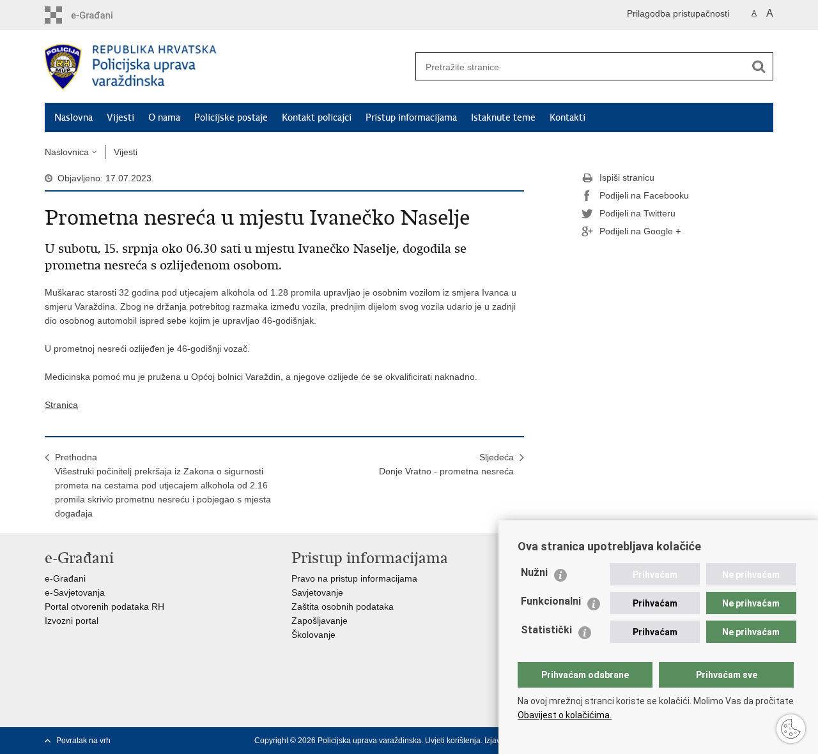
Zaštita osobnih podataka (342, 606)
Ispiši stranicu (626, 177)
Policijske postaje (231, 117)
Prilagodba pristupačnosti (678, 13)
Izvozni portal (71, 620)
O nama (164, 117)
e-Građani (65, 578)
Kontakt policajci (316, 117)
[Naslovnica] (227, 67)
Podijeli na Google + (640, 231)
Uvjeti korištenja (453, 740)
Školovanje (313, 635)
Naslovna (73, 117)
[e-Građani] (99, 15)
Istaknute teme (503, 117)
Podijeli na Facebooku (644, 195)
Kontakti (567, 117)
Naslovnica (67, 152)
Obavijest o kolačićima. (565, 715)
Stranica (61, 405)
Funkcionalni (551, 601)
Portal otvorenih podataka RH (104, 606)
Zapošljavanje (319, 620)
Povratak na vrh (83, 740)
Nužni (534, 572)
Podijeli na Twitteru (637, 213)
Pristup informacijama (411, 117)
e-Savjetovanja (75, 592)
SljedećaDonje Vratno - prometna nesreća (446, 464)
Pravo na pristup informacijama (354, 578)
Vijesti (120, 117)
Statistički (546, 630)
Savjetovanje (317, 592)
